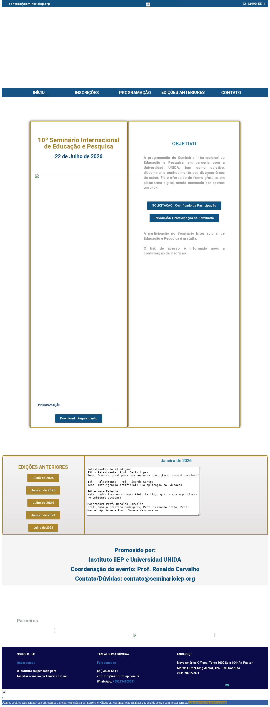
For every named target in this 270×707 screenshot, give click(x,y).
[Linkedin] (141, 4)
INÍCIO (39, 92)
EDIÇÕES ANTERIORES (183, 92)
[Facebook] (122, 4)
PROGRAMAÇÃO (135, 92)
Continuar (194, 702)
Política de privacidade (213, 702)
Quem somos (26, 662)
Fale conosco (106, 662)
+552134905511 (124, 681)
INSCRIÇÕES (87, 92)
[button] (79, 405)
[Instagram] (128, 4)
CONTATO (231, 92)
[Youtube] (135, 4)
